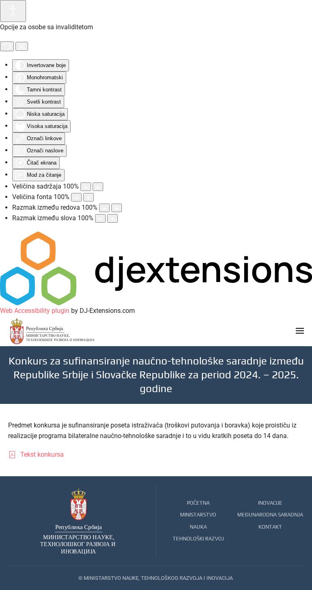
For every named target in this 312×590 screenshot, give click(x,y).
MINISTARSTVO (198, 515)
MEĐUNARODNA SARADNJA (270, 515)
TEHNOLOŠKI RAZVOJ (198, 539)
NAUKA (198, 527)
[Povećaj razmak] (116, 208)
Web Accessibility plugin (34, 311)
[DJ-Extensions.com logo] (156, 268)
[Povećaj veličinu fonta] (88, 197)
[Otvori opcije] (13, 11)
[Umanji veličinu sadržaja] (85, 186)
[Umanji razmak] (104, 208)
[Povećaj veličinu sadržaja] (98, 186)
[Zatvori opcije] (21, 46)
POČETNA (198, 503)
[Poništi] (7, 46)
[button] (300, 331)
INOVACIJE (270, 503)
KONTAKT (270, 527)
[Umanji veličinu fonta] (76, 197)
